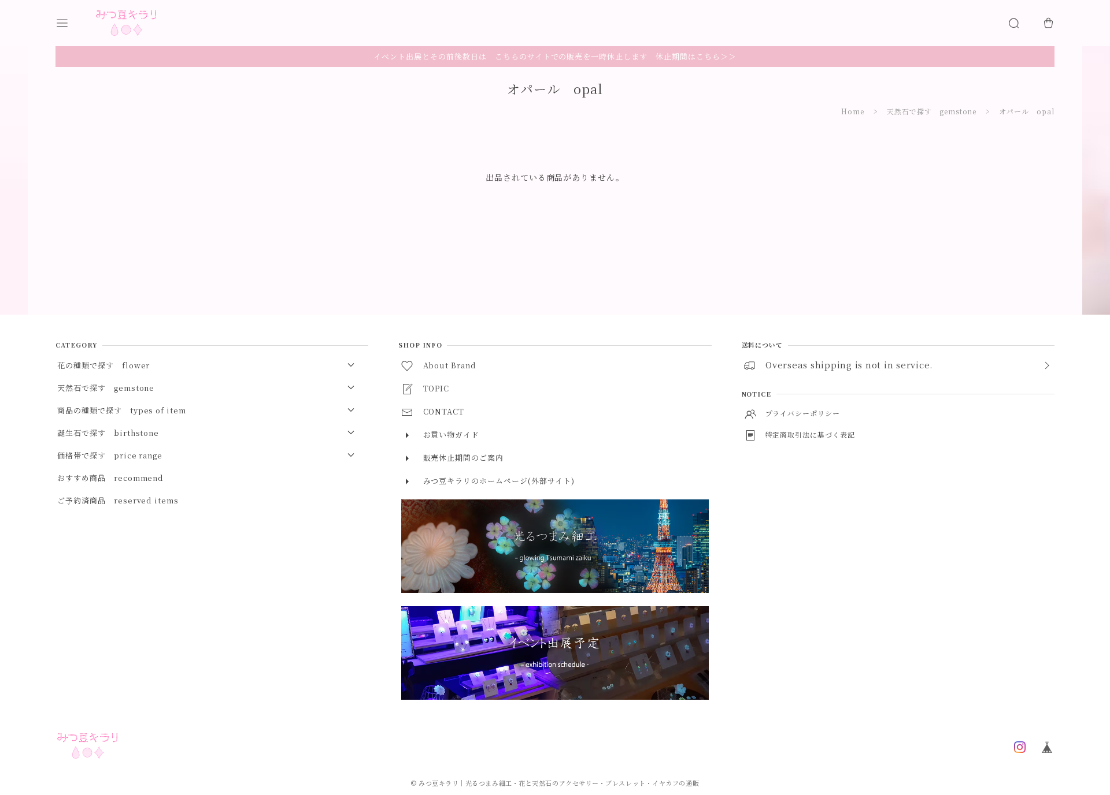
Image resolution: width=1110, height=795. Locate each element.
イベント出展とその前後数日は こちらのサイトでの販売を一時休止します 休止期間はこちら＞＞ (554, 56)
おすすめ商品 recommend (110, 477)
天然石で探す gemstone (931, 111)
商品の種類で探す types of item (121, 410)
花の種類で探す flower (103, 365)
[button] (72, 23)
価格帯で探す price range (109, 455)
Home (852, 111)
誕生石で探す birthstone (108, 432)
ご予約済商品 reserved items (118, 500)
